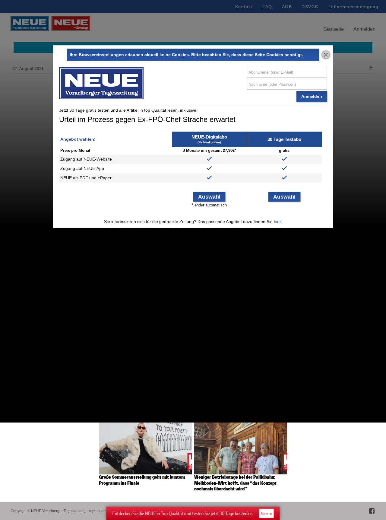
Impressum (97, 511)
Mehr (265, 513)
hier (277, 221)
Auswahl (209, 197)
